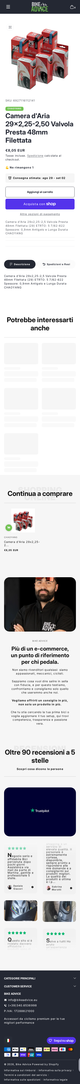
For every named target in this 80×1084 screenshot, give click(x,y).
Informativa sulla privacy (55, 1070)
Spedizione (35, 155)
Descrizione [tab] (22, 264)
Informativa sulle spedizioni (22, 1079)
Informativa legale (55, 1079)
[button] (72, 6)
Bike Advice (23, 1064)
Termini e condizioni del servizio (25, 1075)
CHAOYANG (15, 109)
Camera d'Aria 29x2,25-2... (22, 543)
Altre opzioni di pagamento (40, 214)
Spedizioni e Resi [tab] (58, 264)
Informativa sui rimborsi (20, 1070)
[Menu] (8, 7)
